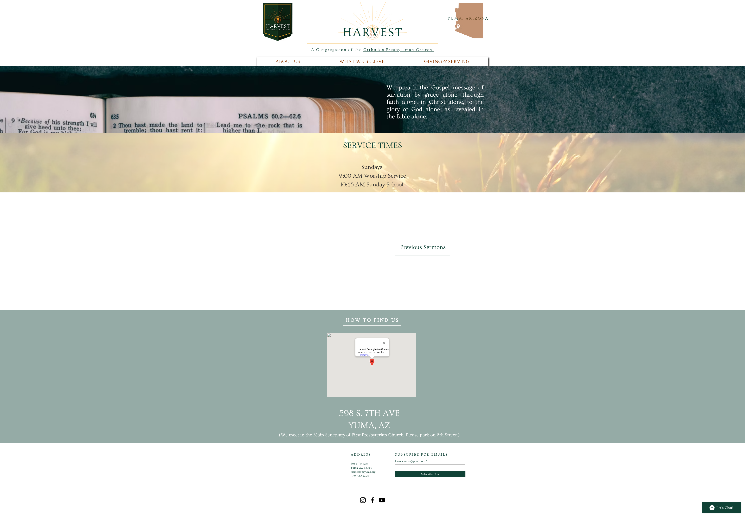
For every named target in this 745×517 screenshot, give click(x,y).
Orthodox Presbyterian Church (398, 50)
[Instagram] (363, 500)
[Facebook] (372, 500)
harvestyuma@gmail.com (410, 461)
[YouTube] (382, 500)
